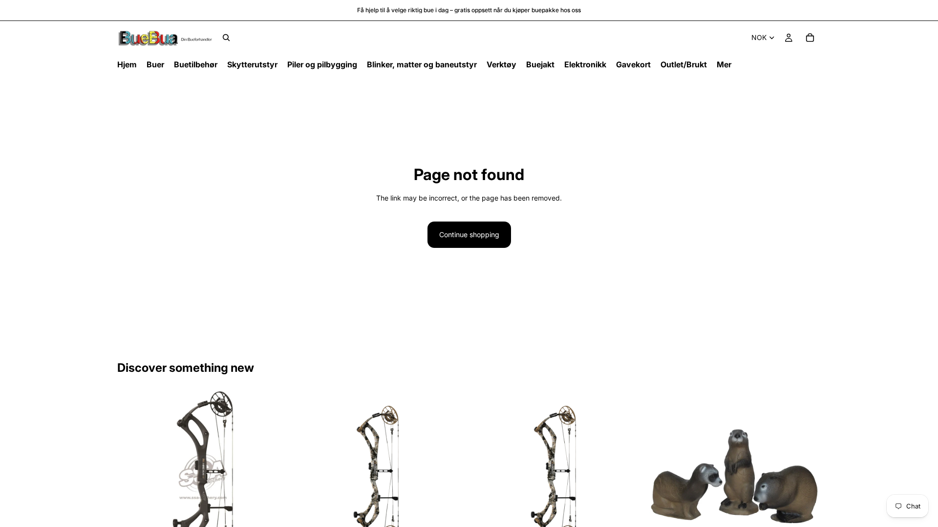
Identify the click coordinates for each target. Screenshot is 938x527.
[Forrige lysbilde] (132, 477)
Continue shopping (469, 234)
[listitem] (724, 64)
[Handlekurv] (810, 37)
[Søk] (226, 37)
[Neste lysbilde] (274, 477)
